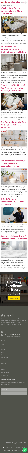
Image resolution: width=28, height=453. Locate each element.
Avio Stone (3, 344)
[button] (22, 2)
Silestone (3, 355)
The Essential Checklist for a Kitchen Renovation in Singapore (13, 125)
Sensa (2, 352)
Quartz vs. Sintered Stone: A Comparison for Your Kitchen (14, 237)
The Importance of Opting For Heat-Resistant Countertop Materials (13, 163)
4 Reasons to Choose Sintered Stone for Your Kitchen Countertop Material (14, 49)
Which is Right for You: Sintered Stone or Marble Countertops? (12, 11)
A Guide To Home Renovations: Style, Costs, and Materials (12, 202)
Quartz (2, 369)
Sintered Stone (5, 372)
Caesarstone (4, 347)
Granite (3, 367)
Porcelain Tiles (4, 375)
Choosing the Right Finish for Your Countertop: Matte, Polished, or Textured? (14, 88)
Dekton (3, 349)
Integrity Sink (4, 357)
